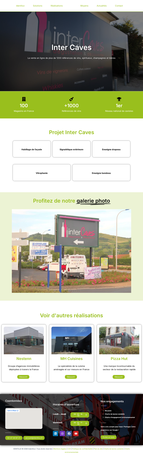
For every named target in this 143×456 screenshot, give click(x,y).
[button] (14, 251)
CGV (69, 449)
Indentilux (71, 5)
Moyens (84, 5)
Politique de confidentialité (82, 449)
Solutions (37, 5)
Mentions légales (59, 449)
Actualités (102, 5)
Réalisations (57, 5)
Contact (119, 5)
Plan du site (98, 449)
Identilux (20, 5)
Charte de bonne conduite (113, 449)
